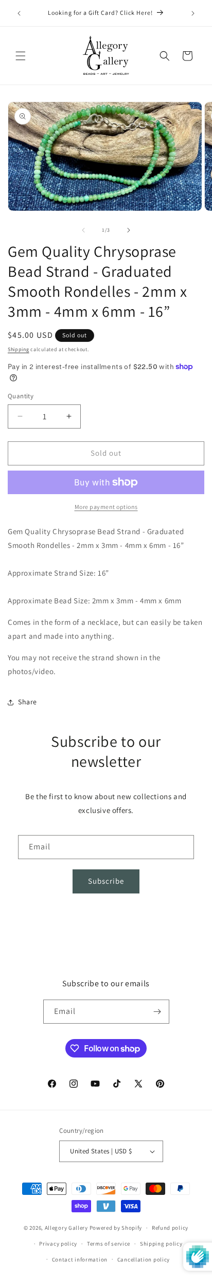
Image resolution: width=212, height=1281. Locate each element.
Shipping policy (161, 1243)
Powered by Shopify (116, 1227)
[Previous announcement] (19, 13)
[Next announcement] (193, 13)
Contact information (80, 1259)
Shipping (18, 349)
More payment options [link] (106, 507)
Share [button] (27, 701)
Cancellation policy (143, 1259)
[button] (20, 56)
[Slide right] (128, 230)
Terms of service (108, 1243)
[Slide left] (83, 230)
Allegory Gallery (66, 1227)
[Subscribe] (157, 1012)
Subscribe (106, 881)
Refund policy (170, 1227)
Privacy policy (58, 1243)
